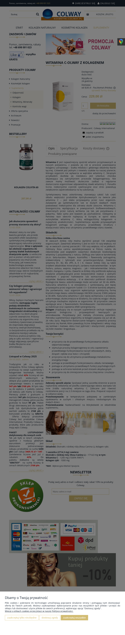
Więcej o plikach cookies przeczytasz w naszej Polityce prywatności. (39, 611)
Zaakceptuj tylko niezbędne (22, 617)
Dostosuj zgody (50, 617)
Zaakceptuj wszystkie (74, 617)
